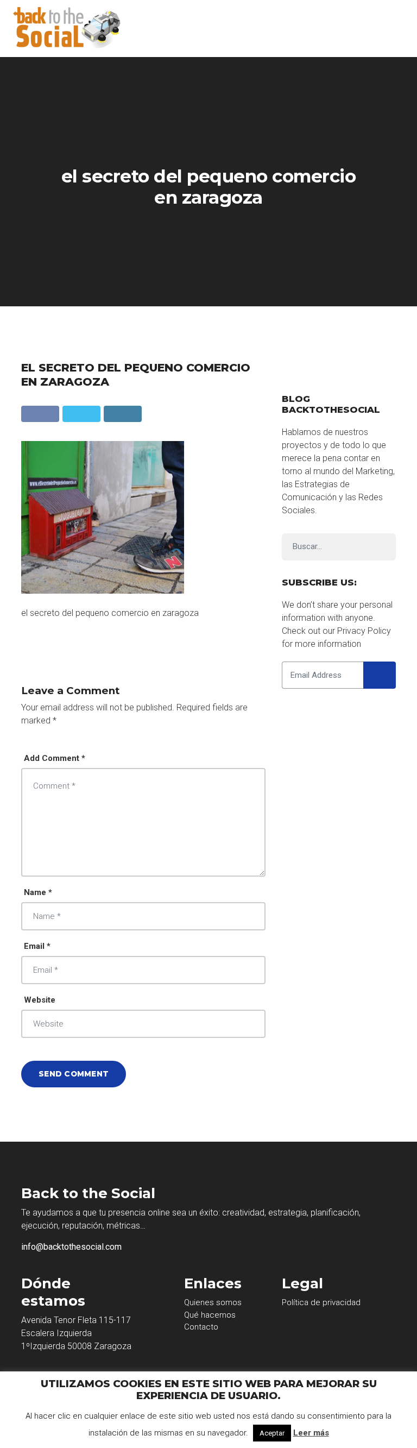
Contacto (201, 1327)
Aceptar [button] (272, 1433)
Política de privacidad (321, 1302)
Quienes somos (213, 1302)
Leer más (311, 1433)
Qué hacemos (210, 1315)
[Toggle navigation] (389, 28)
